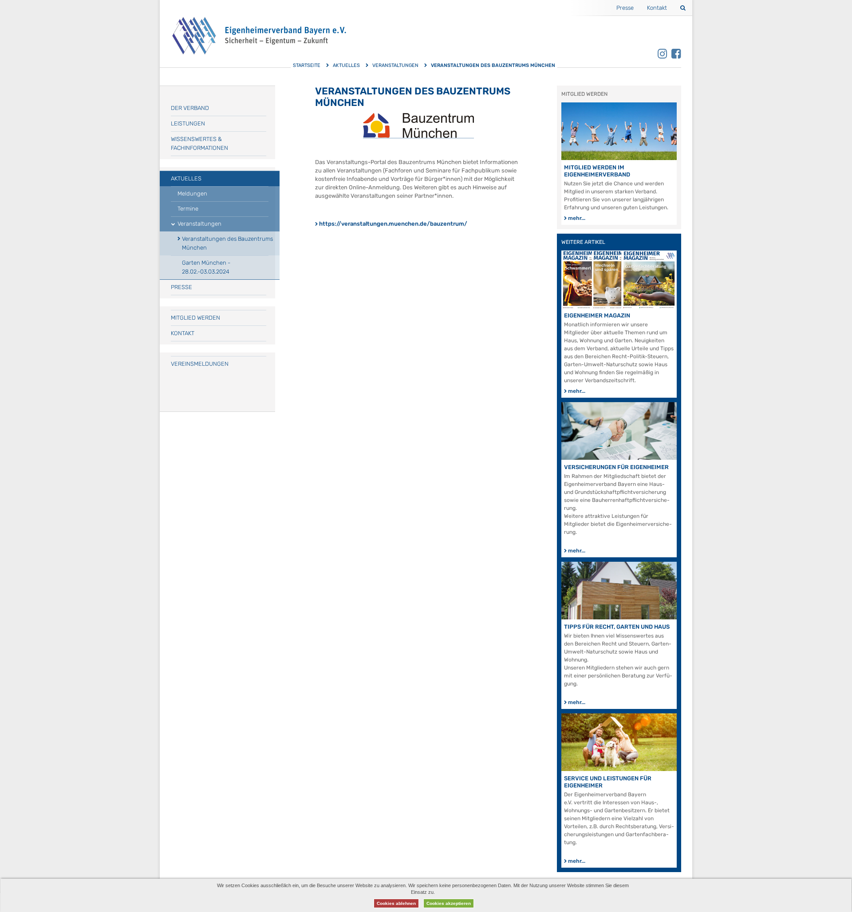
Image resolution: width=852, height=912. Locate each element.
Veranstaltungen (395, 65)
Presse (625, 7)
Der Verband (190, 108)
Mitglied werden (195, 317)
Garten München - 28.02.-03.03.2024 (206, 267)
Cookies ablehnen (396, 903)
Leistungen (188, 123)
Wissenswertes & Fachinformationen (199, 143)
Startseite (306, 65)
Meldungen (192, 193)
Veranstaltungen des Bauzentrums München (227, 243)
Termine (188, 208)
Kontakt (657, 7)
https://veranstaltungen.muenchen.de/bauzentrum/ (393, 223)
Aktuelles (346, 65)
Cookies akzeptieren (448, 903)
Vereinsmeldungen (200, 363)
